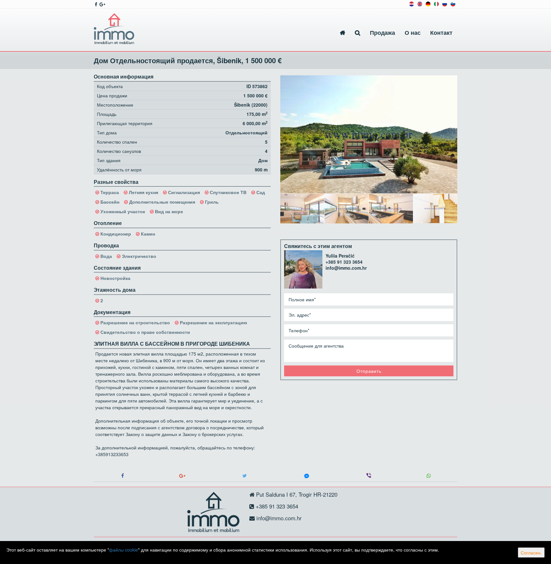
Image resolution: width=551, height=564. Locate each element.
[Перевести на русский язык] (444, 3)
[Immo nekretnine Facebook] (95, 4)
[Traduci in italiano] (436, 3)
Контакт (441, 32)
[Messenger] (307, 476)
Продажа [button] (382, 32)
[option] (302, 208)
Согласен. (531, 552)
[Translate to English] (419, 3)
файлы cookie (123, 549)
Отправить (368, 371)
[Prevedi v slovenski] (453, 3)
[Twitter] (244, 476)
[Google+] (182, 476)
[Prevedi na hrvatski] (411, 3)
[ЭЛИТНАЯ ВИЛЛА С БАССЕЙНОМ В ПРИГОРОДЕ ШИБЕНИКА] (368, 134)
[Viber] (369, 476)
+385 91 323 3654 (344, 262)
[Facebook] (122, 476)
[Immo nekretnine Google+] (102, 4)
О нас (413, 32)
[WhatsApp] (428, 476)
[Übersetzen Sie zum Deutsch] (428, 3)
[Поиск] (357, 33)
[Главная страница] (342, 33)
